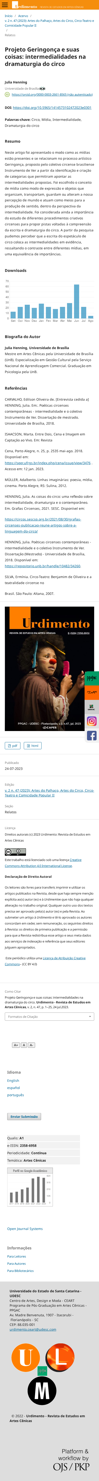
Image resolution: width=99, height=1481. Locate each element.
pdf (14, 745)
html (34, 745)
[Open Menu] (5, 5)
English (13, 1080)
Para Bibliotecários (20, 1271)
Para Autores (16, 1263)
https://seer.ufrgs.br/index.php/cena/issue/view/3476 (48, 463)
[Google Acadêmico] (30, 1205)
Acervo (23, 16)
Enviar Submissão (24, 1116)
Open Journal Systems (25, 1228)
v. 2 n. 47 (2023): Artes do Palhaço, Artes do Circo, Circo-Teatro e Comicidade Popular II (49, 23)
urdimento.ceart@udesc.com (33, 1329)
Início (8, 16)
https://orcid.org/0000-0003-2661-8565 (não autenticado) (52, 94)
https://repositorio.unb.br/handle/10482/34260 (42, 566)
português (15, 1095)
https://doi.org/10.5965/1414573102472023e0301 (52, 107)
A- (31, 1045)
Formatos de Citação (23, 1016)
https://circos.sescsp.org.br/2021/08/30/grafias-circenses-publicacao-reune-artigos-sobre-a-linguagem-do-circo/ (43, 525)
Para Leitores (16, 1256)
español (13, 1087)
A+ (16, 1045)
